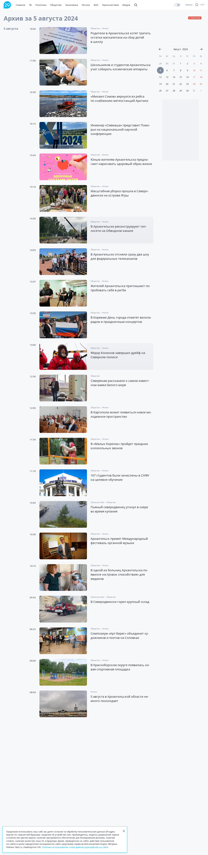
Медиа (126, 4)
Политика (40, 4)
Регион (86, 4)
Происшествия (110, 4)
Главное (20, 4)
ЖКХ (96, 4)
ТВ (30, 4)
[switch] (177, 5)
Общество (56, 4)
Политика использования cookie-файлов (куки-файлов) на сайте (75, 847)
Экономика (71, 4)
